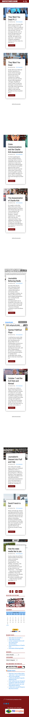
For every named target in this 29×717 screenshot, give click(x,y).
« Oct (7, 625)
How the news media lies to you (15, 550)
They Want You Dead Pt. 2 (14, 18)
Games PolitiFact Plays (15, 331)
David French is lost (14, 504)
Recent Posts (11, 671)
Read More (11, 45)
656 (16, 591)
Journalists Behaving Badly (14, 279)
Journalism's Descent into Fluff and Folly (15, 459)
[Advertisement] (14, 119)
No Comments (19, 21)
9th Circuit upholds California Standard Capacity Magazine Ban (16, 678)
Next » (20, 591)
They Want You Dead (14, 63)
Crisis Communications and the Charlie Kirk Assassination (15, 148)
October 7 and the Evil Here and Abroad (15, 381)
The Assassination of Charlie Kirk (15, 199)
